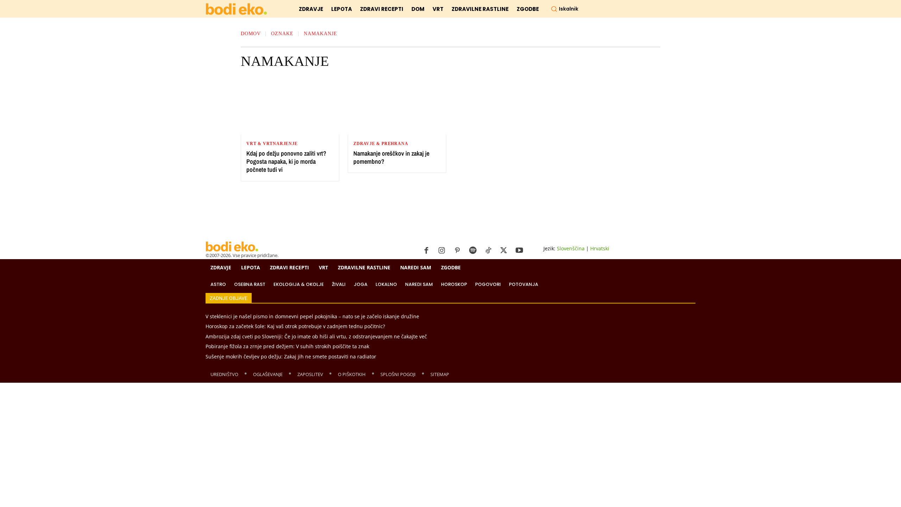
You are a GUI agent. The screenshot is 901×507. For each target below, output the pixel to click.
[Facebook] (426, 250)
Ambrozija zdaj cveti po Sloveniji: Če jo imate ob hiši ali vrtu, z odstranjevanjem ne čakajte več (316, 336)
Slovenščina (571, 248)
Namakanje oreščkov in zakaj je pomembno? (391, 157)
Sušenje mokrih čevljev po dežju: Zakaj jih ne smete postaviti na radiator (291, 356)
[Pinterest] (457, 250)
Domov (251, 33)
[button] (564, 9)
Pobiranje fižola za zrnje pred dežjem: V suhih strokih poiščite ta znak (287, 346)
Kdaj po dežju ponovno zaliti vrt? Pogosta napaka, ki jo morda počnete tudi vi (286, 161)
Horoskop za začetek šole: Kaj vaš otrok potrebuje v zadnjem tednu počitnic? (295, 326)
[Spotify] (472, 250)
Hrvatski (599, 248)
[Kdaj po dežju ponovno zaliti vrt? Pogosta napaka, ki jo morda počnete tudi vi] (290, 106)
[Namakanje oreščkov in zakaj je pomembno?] (397, 106)
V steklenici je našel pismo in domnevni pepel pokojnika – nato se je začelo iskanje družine (312, 316)
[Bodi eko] (236, 9)
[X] (503, 250)
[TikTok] (488, 250)
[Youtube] (519, 250)
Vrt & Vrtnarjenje (272, 144)
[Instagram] (441, 250)
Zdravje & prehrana (380, 144)
